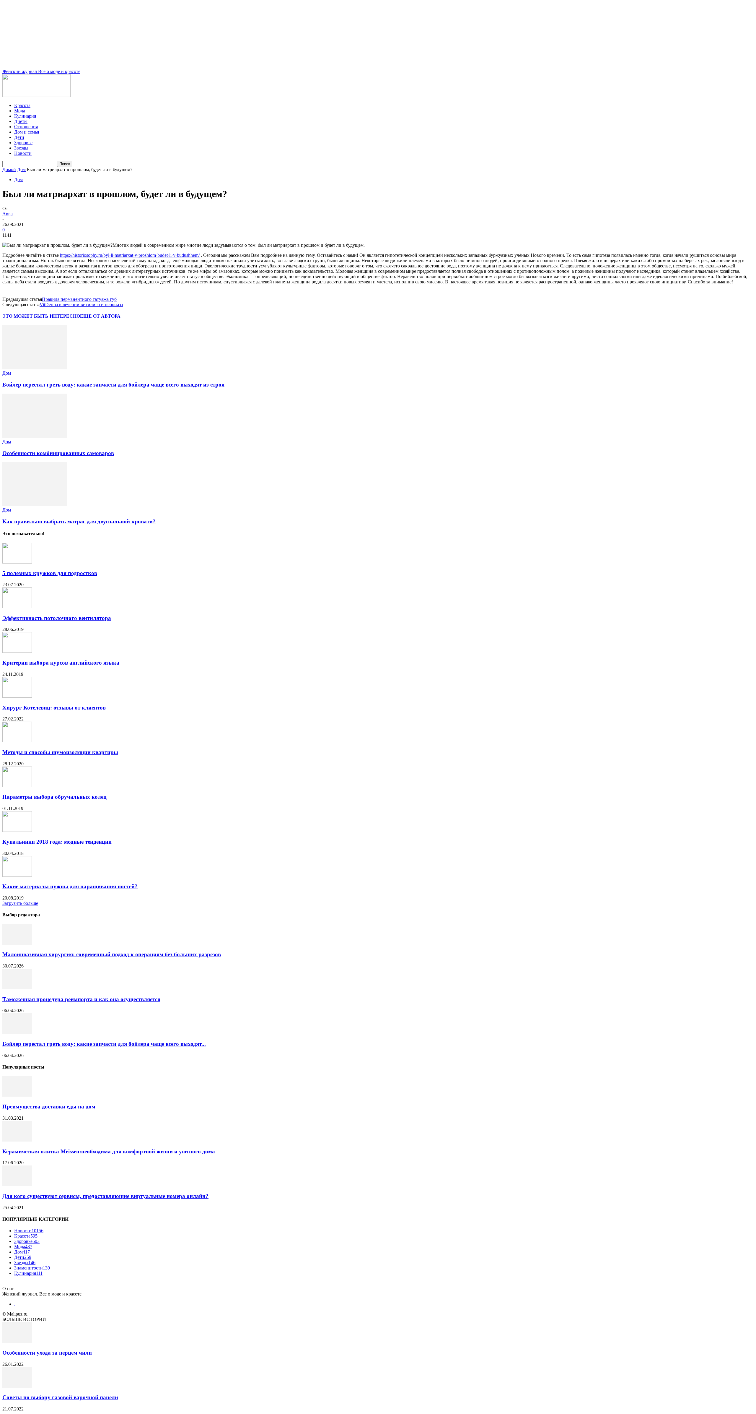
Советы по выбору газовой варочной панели (60, 1397)
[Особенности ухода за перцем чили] (17, 1341)
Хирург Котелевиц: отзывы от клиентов (54, 707)
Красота (22, 105)
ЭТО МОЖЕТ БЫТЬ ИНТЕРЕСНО (41, 316)
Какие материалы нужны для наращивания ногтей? (70, 886)
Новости (23, 153)
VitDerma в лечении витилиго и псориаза (81, 304)
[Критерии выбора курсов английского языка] (17, 651)
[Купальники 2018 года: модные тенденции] (17, 830)
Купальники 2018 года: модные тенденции (57, 842)
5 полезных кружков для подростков (49, 573)
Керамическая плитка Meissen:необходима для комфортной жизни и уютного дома (108, 1151)
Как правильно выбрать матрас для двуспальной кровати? (79, 521)
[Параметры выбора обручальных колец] (17, 785)
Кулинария (25, 115)
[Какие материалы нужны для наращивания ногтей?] (17, 875)
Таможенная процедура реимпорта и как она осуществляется (81, 999)
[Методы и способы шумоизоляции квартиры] (17, 740)
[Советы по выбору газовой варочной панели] (17, 1386)
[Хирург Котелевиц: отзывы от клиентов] (17, 696)
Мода (19, 110)
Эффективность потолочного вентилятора (56, 618)
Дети (19, 137)
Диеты (20, 121)
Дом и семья (26, 131)
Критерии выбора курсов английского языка (60, 663)
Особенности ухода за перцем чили (47, 1353)
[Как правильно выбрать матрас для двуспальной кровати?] (34, 504)
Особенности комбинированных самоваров (58, 453)
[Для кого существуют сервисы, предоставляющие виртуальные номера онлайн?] (17, 1184)
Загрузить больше (20, 903)
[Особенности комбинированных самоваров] (34, 436)
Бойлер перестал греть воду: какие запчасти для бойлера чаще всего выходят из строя (113, 384)
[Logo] (36, 95)
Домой (9, 169)
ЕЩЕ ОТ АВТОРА (100, 316)
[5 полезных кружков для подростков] (17, 561)
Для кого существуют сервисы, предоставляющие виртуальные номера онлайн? (105, 1196)
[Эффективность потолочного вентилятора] (17, 606)
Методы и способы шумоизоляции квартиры (60, 752)
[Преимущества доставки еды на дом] (17, 1095)
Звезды (21, 147)
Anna (7, 213)
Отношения (26, 126)
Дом (21, 169)
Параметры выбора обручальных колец (54, 797)
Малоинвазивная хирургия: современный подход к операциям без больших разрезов (111, 954)
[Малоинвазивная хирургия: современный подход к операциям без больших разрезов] (17, 943)
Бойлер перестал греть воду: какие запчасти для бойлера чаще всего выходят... (104, 1044)
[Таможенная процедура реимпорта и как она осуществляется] (17, 987)
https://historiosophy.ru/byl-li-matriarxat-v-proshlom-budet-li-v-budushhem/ (130, 255)
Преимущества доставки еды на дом (48, 1106)
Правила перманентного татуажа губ (79, 299)
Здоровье (23, 142)
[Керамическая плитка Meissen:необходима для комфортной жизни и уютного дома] (17, 1139)
